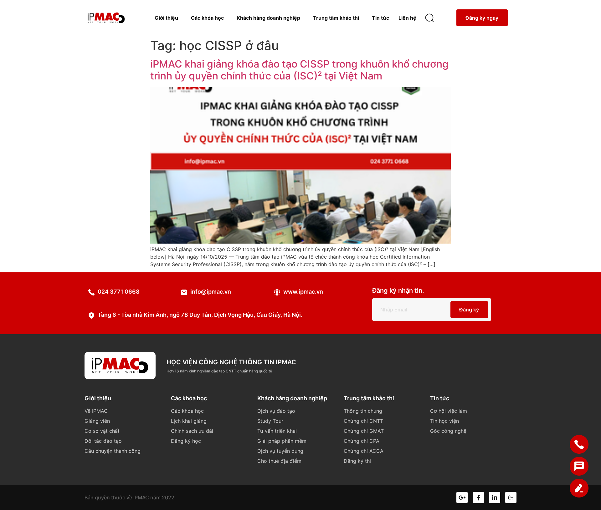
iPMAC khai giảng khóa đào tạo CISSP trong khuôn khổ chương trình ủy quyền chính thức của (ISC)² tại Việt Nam (299, 70)
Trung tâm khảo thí (336, 18)
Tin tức (380, 18)
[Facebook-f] (478, 497)
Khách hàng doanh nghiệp (268, 18)
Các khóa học (207, 18)
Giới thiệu (166, 18)
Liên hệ (407, 18)
